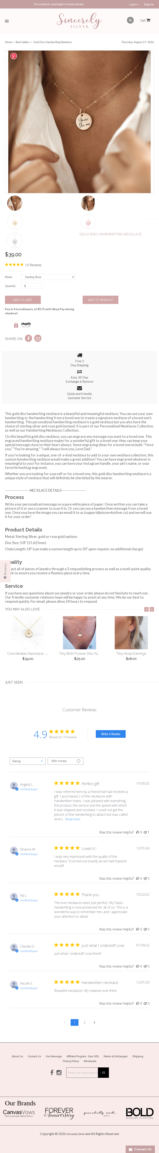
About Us (17, 1056)
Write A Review (110, 734)
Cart (143, 20)
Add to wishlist (100, 300)
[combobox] (28, 761)
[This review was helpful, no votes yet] (137, 832)
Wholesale (90, 1061)
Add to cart (23, 300)
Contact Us (34, 1056)
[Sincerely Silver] (79, 21)
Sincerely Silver (75, 1134)
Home (9, 42)
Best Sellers (23, 42)
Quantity (10, 286)
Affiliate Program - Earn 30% (82, 1056)
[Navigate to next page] (94, 1022)
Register (149, 4)
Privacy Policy (71, 1061)
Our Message (54, 1056)
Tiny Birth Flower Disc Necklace (84, 653)
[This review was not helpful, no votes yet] (145, 878)
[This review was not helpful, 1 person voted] (145, 832)
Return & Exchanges (116, 1056)
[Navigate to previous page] (65, 1022)
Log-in (134, 4)
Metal (8, 277)
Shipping (137, 1056)
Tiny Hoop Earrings (131, 653)
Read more (72, 819)
